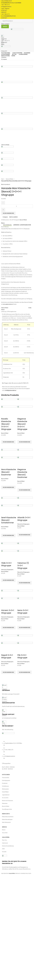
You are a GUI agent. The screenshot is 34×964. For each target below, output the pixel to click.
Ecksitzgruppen (6, 780)
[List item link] (17, 750)
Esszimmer (5, 783)
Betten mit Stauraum (7, 800)
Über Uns (4, 840)
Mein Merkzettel (6, 822)
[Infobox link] (17, 862)
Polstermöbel (5, 777)
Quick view (3, 446)
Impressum (5, 843)
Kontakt (4, 851)
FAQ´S (3, 829)
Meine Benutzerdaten (7, 816)
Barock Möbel (5, 806)
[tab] (7, 225)
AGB (3, 848)
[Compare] (3, 415)
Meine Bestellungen (7, 819)
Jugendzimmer (5, 794)
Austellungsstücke (7, 809)
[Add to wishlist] (3, 438)
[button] (8, 442)
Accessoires (5, 797)
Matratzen (4, 803)
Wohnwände (5, 789)
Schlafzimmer (5, 786)
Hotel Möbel (5, 792)
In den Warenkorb (8, 213)
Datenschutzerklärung (8, 846)
